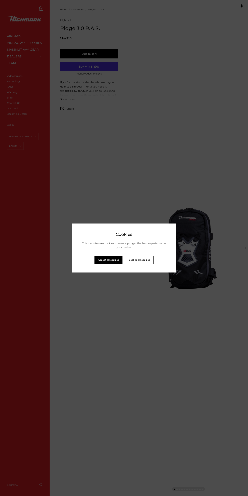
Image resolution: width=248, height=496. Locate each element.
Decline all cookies (139, 259)
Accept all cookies (108, 259)
